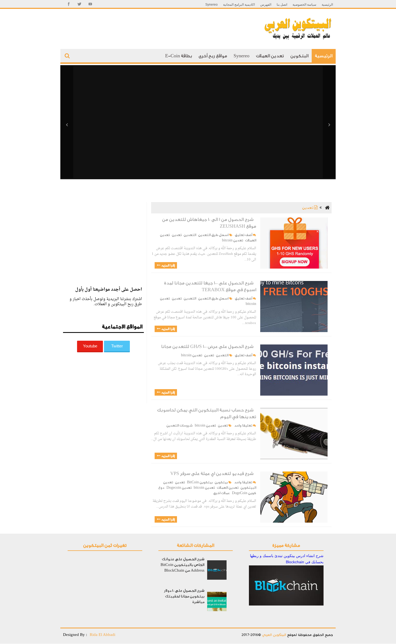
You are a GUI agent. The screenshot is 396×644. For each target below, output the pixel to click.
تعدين (177, 235)
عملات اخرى (221, 493)
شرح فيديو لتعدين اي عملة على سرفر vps (211, 473)
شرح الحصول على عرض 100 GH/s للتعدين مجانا (207, 346)
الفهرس (265, 4)
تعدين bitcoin (232, 240)
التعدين (190, 235)
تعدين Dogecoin (179, 487)
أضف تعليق (243, 235)
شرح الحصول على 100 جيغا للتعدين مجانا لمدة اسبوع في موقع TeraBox (210, 286)
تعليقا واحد (242, 425)
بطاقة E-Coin (178, 55)
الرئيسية (327, 4)
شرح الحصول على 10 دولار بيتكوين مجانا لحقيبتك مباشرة (184, 596)
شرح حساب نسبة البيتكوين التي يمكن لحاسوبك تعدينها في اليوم (206, 413)
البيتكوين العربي (273, 635)
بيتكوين (221, 482)
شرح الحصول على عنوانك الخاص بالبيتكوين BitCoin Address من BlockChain (182, 564)
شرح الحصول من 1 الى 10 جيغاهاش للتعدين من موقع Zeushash (209, 223)
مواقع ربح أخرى (213, 55)
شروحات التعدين (179, 425)
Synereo (211, 4)
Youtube (90, 346)
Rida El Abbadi (102, 634)
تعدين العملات (270, 55)
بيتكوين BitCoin (200, 482)
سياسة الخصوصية (304, 4)
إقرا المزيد (167, 265)
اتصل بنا (282, 4)
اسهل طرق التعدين (213, 235)
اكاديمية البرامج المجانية (239, 4)
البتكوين (299, 55)
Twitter (117, 346)
